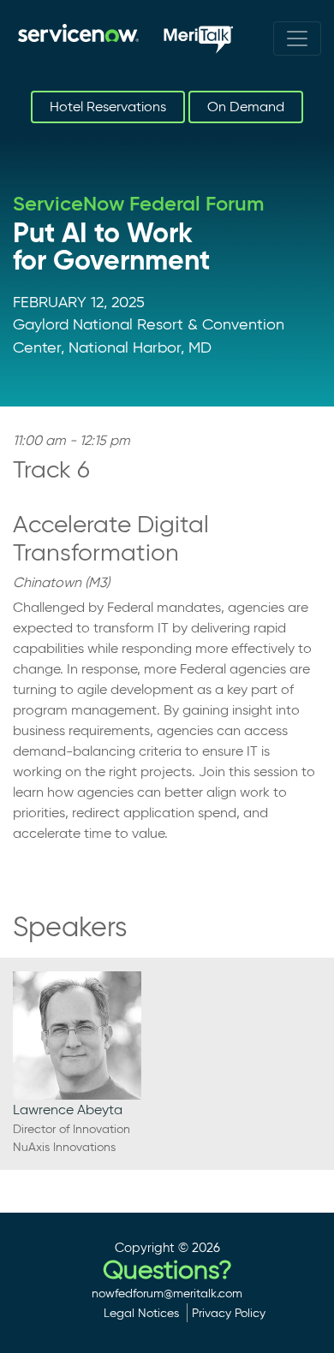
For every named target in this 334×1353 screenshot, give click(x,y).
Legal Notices (141, 1312)
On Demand (245, 106)
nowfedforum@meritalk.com (167, 1293)
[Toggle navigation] (297, 38)
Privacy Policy (228, 1312)
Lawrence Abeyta (67, 1109)
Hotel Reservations (108, 106)
